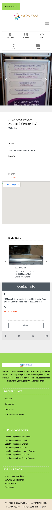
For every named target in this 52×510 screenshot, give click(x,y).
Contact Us (9, 404)
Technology (9, 487)
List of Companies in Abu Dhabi (17, 437)
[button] (47, 24)
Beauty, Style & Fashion (14, 476)
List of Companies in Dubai (16, 440)
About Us (8, 399)
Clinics (12, 177)
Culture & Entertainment (15, 480)
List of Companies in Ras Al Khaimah (20, 458)
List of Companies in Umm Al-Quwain (20, 451)
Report (27, 325)
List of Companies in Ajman (16, 447)
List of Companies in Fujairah (17, 455)
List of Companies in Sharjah (16, 444)
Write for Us (9, 409)
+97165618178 (10, 312)
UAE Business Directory (14, 414)
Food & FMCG (10, 483)
